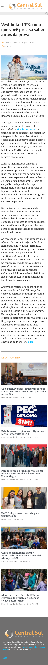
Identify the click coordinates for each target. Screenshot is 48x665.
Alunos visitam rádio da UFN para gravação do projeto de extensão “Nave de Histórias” (21, 598)
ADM (5, 658)
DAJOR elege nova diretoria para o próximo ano (21, 514)
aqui (30, 342)
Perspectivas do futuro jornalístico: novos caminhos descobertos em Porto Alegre (22, 473)
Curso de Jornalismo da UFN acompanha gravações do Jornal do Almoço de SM (21, 555)
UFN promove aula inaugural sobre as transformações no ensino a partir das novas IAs (23, 391)
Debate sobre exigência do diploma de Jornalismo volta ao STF (23, 432)
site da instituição (26, 129)
